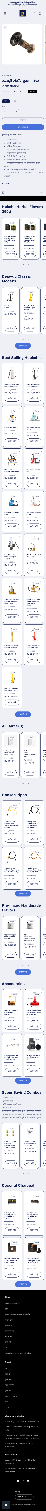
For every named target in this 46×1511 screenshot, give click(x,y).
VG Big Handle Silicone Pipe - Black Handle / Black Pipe (31, 824)
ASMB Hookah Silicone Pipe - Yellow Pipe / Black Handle (11, 824)
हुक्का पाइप (8, 1390)
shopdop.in (19, 1504)
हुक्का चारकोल (9, 1385)
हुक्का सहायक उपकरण (12, 1396)
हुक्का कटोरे (8, 1379)
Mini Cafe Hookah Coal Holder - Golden (11, 1012)
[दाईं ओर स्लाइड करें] (28, 69)
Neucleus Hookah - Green (33, 428)
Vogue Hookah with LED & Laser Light (11, 385)
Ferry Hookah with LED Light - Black (33, 385)
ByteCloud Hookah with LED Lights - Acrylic (11, 556)
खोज (6, 1309)
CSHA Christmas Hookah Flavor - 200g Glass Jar (30, 938)
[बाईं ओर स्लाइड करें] (17, 69)
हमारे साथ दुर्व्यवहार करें (12, 1303)
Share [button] (6, 183)
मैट (16, 101)
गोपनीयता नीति (9, 1331)
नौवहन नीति (9, 1320)
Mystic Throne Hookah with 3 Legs (11, 470)
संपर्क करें (8, 1342)
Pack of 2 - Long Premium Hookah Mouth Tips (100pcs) (10, 1144)
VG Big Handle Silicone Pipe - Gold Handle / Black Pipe (11, 870)
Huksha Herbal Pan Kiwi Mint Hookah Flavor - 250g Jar (10, 239)
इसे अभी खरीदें (23, 127)
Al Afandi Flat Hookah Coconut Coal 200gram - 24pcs (10, 1215)
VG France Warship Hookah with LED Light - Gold (11, 601)
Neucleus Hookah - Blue (11, 513)
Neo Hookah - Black (9, 307)
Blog (7, 1407)
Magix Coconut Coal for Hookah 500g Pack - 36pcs (12, 1260)
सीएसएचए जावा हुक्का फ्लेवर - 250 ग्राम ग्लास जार (10, 937)
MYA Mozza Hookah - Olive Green (33, 556)
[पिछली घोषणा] (4, 4)
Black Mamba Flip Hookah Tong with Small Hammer (11, 1057)
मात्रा (3, 106)
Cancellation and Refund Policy (18, 1353)
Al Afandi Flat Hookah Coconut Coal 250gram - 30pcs (32, 1215)
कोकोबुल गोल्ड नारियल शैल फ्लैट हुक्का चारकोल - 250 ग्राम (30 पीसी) (33, 1260)
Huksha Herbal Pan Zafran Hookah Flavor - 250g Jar (30, 239)
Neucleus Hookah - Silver (33, 513)
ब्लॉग (6, 1348)
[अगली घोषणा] (41, 4)
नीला (7, 101)
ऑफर (7, 1402)
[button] (5, 13)
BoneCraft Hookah (11, 427)
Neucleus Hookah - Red (33, 470)
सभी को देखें (23, 346)
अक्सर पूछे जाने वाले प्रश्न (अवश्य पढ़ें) (17, 1314)
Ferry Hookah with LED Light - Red (33, 647)
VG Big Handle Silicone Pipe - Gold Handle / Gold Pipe (33, 870)
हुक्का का (8, 1374)
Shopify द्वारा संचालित (30, 1504)
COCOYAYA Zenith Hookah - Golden (11, 647)
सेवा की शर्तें (8, 1336)
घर (6, 1368)
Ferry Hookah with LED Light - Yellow (30, 307)
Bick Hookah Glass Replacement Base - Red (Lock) (33, 1012)
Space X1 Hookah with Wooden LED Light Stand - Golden (33, 602)
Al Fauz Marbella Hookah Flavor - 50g (30, 754)
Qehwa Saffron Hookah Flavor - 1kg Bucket (30, 1143)
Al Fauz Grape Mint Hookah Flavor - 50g (9, 753)
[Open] (6, 1505)
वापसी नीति (8, 1325)
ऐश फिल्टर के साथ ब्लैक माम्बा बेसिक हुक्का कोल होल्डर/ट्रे (33, 1057)
